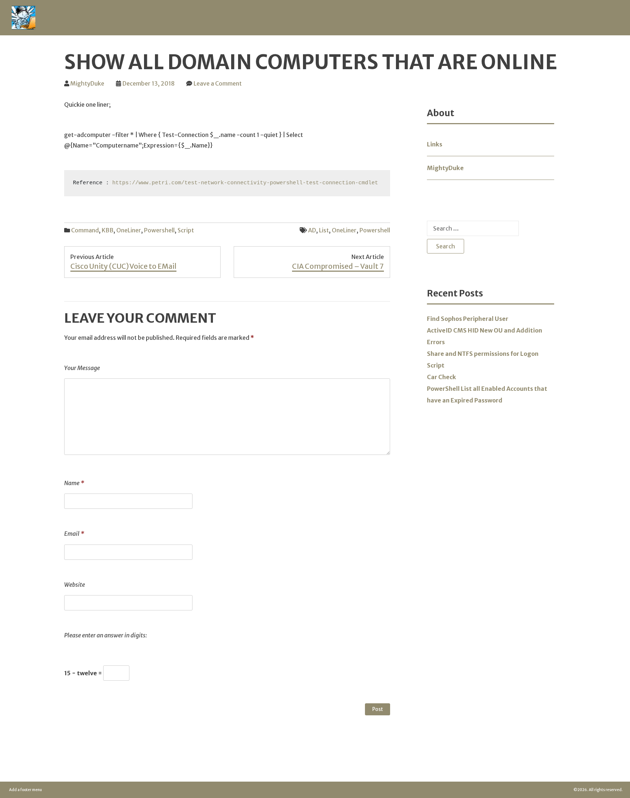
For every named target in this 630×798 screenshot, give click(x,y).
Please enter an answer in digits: (105, 635)
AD (312, 230)
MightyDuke (87, 83)
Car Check (441, 377)
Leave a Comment (218, 83)
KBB (107, 230)
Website (74, 584)
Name (74, 483)
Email (74, 533)
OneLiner (128, 230)
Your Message (82, 368)
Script (186, 230)
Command (85, 230)
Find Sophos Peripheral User (467, 318)
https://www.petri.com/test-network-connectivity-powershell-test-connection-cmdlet (243, 183)
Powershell (159, 230)
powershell (374, 230)
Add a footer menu (25, 789)
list (324, 230)
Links (434, 144)
